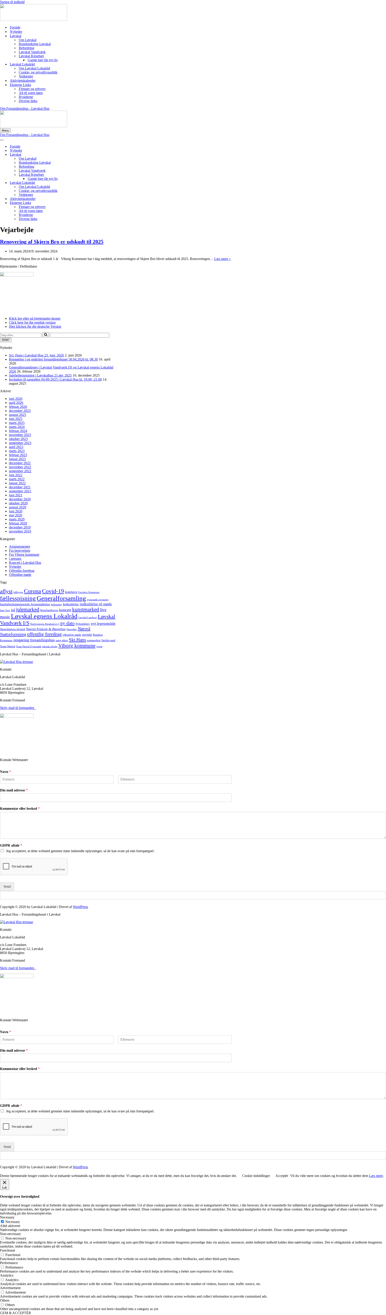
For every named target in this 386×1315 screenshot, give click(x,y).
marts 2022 (17, 479)
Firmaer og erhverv (32, 89)
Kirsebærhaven (49, 610)
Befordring (26, 48)
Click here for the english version (32, 322)
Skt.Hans (77, 639)
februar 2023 (18, 455)
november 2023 (20, 435)
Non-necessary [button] (10, 1234)
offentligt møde (72, 634)
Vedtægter (26, 76)
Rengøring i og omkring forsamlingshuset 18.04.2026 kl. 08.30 (53, 359)
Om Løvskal (27, 40)
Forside (15, 27)
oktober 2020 (18, 503)
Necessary (12, 1222)
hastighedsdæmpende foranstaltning (25, 604)
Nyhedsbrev (83, 623)
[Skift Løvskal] (78, 155)
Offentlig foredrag (21, 571)
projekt (87, 634)
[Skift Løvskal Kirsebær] (78, 175)
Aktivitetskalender (23, 80)
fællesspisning (18, 598)
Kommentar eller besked (20, 808)
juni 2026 (15, 399)
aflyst (6, 591)
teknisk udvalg (49, 646)
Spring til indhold (12, 2)
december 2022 (20, 463)
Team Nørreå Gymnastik (28, 646)
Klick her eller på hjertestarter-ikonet (34, 318)
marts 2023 (17, 451)
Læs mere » (222, 259)
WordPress (80, 907)
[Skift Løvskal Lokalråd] (78, 183)
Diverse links (28, 101)
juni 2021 (15, 495)
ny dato (67, 623)
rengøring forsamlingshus (34, 640)
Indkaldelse (71, 604)
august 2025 (17, 415)
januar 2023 (17, 459)
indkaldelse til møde (96, 604)
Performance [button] (9, 1263)
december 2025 (20, 411)
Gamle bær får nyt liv (43, 60)
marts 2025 (17, 423)
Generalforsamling (61, 598)
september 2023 (20, 443)
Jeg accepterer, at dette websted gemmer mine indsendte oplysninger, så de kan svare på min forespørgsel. (80, 851)
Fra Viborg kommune (24, 554)
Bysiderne (26, 97)
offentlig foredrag (44, 634)
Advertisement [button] (10, 1288)
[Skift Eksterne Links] (78, 203)
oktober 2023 (18, 439)
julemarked (27, 609)
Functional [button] (7, 1250)
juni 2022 (15, 475)
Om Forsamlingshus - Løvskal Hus (24, 108)
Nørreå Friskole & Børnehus (46, 629)
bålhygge (18, 592)
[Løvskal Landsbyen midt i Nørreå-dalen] (33, 19)
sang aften (62, 640)
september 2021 (20, 491)
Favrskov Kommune (88, 592)
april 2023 (16, 447)
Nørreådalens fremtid (12, 629)
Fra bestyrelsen (19, 550)
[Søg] (45, 335)
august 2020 (17, 507)
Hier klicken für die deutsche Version (35, 326)
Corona (32, 591)
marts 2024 (17, 427)
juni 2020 (15, 511)
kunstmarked (85, 609)
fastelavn (71, 592)
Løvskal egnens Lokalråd (44, 616)
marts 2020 (17, 519)
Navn (5, 772)
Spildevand (108, 640)
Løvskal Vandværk (32, 52)
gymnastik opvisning (98, 599)
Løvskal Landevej (87, 617)
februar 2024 (18, 431)
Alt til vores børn (31, 93)
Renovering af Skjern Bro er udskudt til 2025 (51, 242)
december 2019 (20, 527)
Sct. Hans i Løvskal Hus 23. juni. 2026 (36, 355)
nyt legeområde (103, 623)
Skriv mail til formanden (18, 708)
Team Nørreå (7, 646)
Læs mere (376, 1176)
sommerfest (94, 640)
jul (13, 610)
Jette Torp (5, 610)
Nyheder (16, 32)
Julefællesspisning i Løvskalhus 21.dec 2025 (40, 375)
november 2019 (20, 531)
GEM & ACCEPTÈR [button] (15, 1313)
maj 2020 (15, 515)
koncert (65, 610)
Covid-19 (53, 591)
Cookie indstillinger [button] (256, 1176)
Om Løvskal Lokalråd (34, 68)
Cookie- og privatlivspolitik (38, 72)
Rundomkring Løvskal (35, 44)
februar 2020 (18, 523)
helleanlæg (56, 604)
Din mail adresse (14, 790)
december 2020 (20, 499)
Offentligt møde (20, 575)
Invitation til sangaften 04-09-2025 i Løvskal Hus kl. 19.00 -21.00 (55, 379)
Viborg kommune (76, 645)
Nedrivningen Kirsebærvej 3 (44, 624)
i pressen (15, 558)
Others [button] (4, 1300)
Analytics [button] (6, 1275)
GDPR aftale (11, 845)
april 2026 (16, 403)
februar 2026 (18, 407)
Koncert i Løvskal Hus (25, 562)
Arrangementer (19, 546)
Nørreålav (72, 629)
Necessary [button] (7, 1217)
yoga (99, 646)
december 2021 (20, 487)
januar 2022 (17, 483)
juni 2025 (15, 419)
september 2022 (20, 471)
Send (7, 886)
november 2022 (20, 467)
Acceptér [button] (281, 1176)
